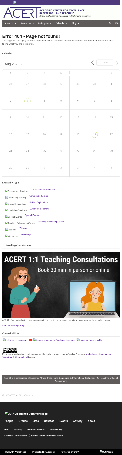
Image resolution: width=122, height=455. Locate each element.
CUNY (76, 451)
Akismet (50, 451)
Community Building (38, 196)
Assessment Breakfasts (44, 189)
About (91, 421)
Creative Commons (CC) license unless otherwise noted (33, 435)
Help (6, 429)
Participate (43, 23)
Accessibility (56, 429)
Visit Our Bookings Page (13, 325)
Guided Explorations (39, 202)
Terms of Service (35, 429)
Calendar (60, 23)
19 (61, 134)
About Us (9, 23)
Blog (74, 23)
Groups (23, 421)
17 (27, 134)
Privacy (18, 429)
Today (104, 63)
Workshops (26, 234)
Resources (26, 23)
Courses (49, 421)
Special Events (32, 215)
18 (44, 134)
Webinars (24, 228)
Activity (77, 421)
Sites (36, 421)
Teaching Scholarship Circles (51, 221)
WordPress (20, 451)
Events (63, 421)
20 (77, 134)
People (8, 421)
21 (94, 134)
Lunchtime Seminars (39, 209)
